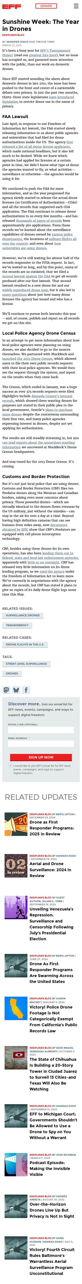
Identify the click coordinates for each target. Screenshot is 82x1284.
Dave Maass (64, 1047)
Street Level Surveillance (26, 663)
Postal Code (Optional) (22, 724)
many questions (14, 294)
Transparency (17, 625)
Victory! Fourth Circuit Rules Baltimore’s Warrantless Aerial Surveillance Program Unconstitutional (52, 1261)
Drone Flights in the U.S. (25, 644)
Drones (12, 673)
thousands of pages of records (39, 221)
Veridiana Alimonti (43, 1051)
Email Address (17, 738)
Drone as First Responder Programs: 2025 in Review (52, 828)
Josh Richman (66, 1154)
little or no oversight (43, 562)
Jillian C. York (52, 901)
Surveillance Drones (23, 615)
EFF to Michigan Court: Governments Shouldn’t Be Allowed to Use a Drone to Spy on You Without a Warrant (53, 1126)
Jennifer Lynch (17, 41)
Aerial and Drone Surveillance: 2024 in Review (50, 869)
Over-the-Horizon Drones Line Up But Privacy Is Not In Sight (52, 1210)
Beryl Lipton (65, 814)
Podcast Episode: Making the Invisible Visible (50, 1168)
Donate (46, 5)
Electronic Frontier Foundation (12, 6)
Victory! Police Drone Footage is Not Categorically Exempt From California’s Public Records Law (53, 1019)
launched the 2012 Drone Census (27, 359)
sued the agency (52, 571)
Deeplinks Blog (41, 814)
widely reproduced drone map (25, 290)
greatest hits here (42, 55)
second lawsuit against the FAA (26, 276)
